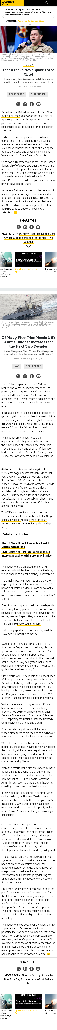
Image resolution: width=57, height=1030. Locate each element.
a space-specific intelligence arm (20, 194)
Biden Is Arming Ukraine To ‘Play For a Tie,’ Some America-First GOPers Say (28, 979)
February (9, 516)
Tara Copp (21, 87)
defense (15, 704)
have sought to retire (29, 623)
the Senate (34, 782)
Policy (28, 65)
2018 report (8, 719)
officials (45, 704)
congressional (33, 704)
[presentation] (3, 265)
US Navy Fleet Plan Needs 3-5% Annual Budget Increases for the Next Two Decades (29, 237)
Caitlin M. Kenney (21, 359)
